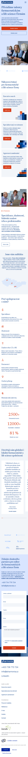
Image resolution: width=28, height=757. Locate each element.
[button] (25, 2)
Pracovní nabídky (6, 703)
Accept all (6, 749)
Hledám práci (14, 33)
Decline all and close (7, 753)
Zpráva (4, 626)
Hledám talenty (14, 28)
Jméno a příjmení (7, 593)
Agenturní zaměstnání (7, 695)
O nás (3, 710)
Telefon (5, 610)
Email (4, 601)
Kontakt (3, 718)
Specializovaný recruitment (9, 691)
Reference (4, 707)
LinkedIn (5, 676)
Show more (14, 749)
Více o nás (5, 244)
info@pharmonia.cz (9, 671)
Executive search (6, 687)
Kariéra (3, 714)
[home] (7, 2)
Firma (4, 618)
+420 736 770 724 (9, 667)
